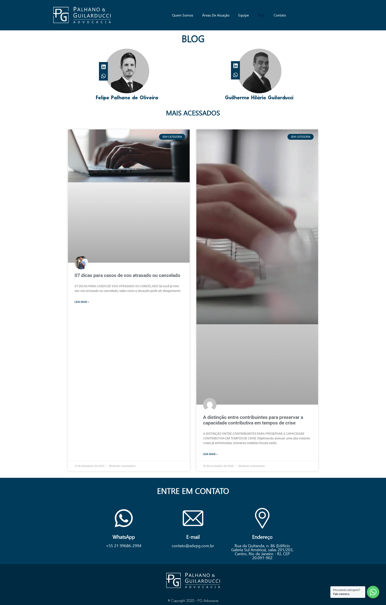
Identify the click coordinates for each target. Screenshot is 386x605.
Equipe (243, 15)
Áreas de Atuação (215, 15)
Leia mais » (82, 302)
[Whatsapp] (103, 76)
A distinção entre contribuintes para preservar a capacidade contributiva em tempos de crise (253, 420)
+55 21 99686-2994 (123, 545)
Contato (280, 15)
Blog (261, 15)
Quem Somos (182, 15)
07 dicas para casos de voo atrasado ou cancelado (127, 275)
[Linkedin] (103, 66)
